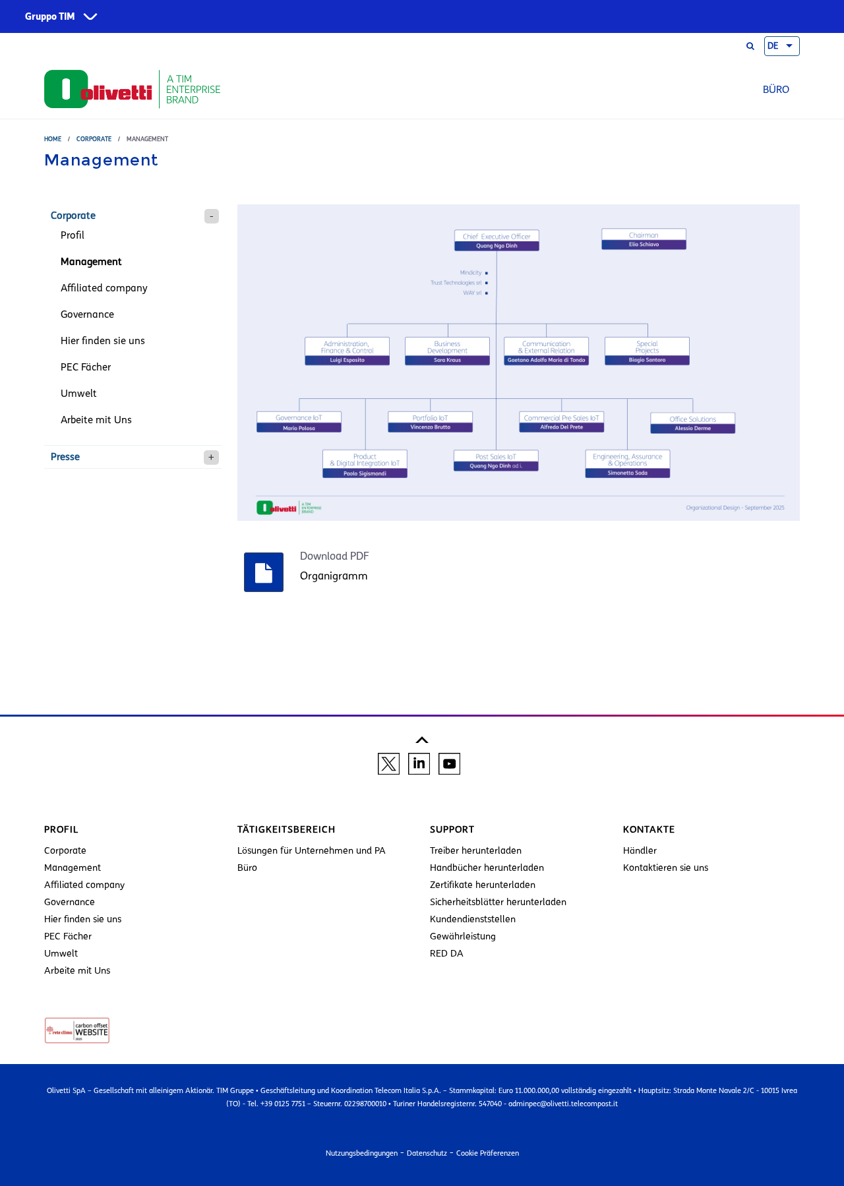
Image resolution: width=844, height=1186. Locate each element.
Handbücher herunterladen (487, 868)
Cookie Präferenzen (487, 1153)
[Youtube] (449, 763)
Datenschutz (427, 1153)
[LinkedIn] (419, 763)
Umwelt (79, 394)
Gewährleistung (463, 936)
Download (410, 557)
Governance (87, 314)
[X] (389, 763)
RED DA (447, 953)
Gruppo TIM (50, 16)
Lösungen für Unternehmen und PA (311, 850)
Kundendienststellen (473, 919)
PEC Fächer (86, 367)
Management (91, 262)
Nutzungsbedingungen (362, 1153)
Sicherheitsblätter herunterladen (498, 902)
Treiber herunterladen (476, 850)
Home (52, 138)
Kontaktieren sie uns (665, 868)
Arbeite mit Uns (96, 420)
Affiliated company (104, 288)
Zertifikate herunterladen (482, 885)
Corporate (93, 138)
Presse (65, 457)
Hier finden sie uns (103, 341)
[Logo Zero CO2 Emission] (77, 1030)
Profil (72, 235)
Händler (640, 850)
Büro (776, 90)
